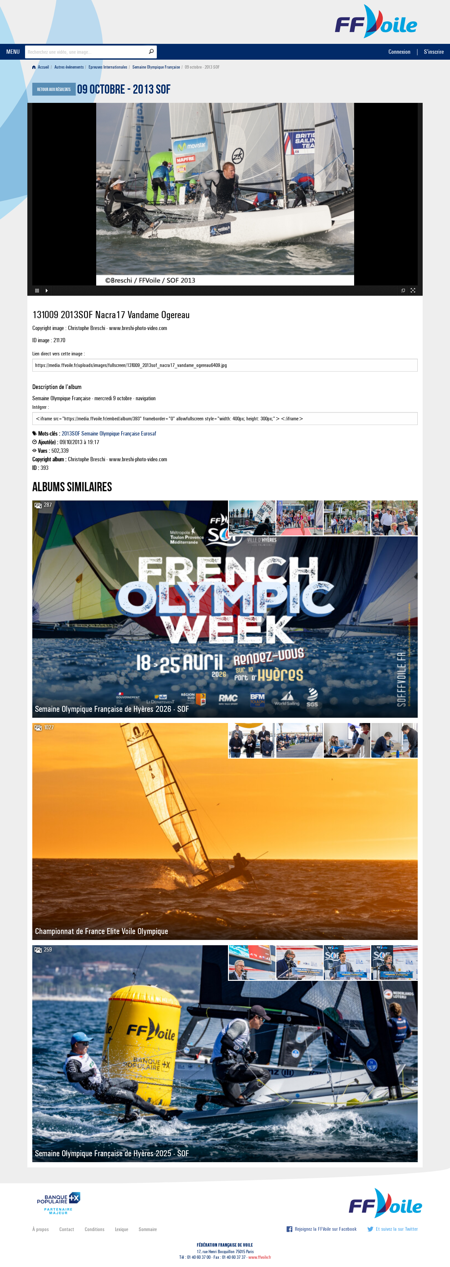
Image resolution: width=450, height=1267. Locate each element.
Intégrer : (40, 407)
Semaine (89, 433)
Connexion (399, 51)
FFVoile (376, 20)
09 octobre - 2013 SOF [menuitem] (202, 67)
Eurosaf (148, 433)
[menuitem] (42, 67)
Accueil (43, 67)
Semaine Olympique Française (156, 67)
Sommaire (148, 1229)
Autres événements (69, 67)
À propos (40, 1229)
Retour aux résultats (53, 89)
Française (130, 433)
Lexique (121, 1229)
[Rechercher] (151, 51)
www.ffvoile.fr (259, 1257)
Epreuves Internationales (108, 67)
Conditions (94, 1229)
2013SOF (71, 433)
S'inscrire (434, 51)
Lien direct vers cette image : (58, 353)
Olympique (109, 433)
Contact (66, 1229)
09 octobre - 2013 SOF (124, 91)
